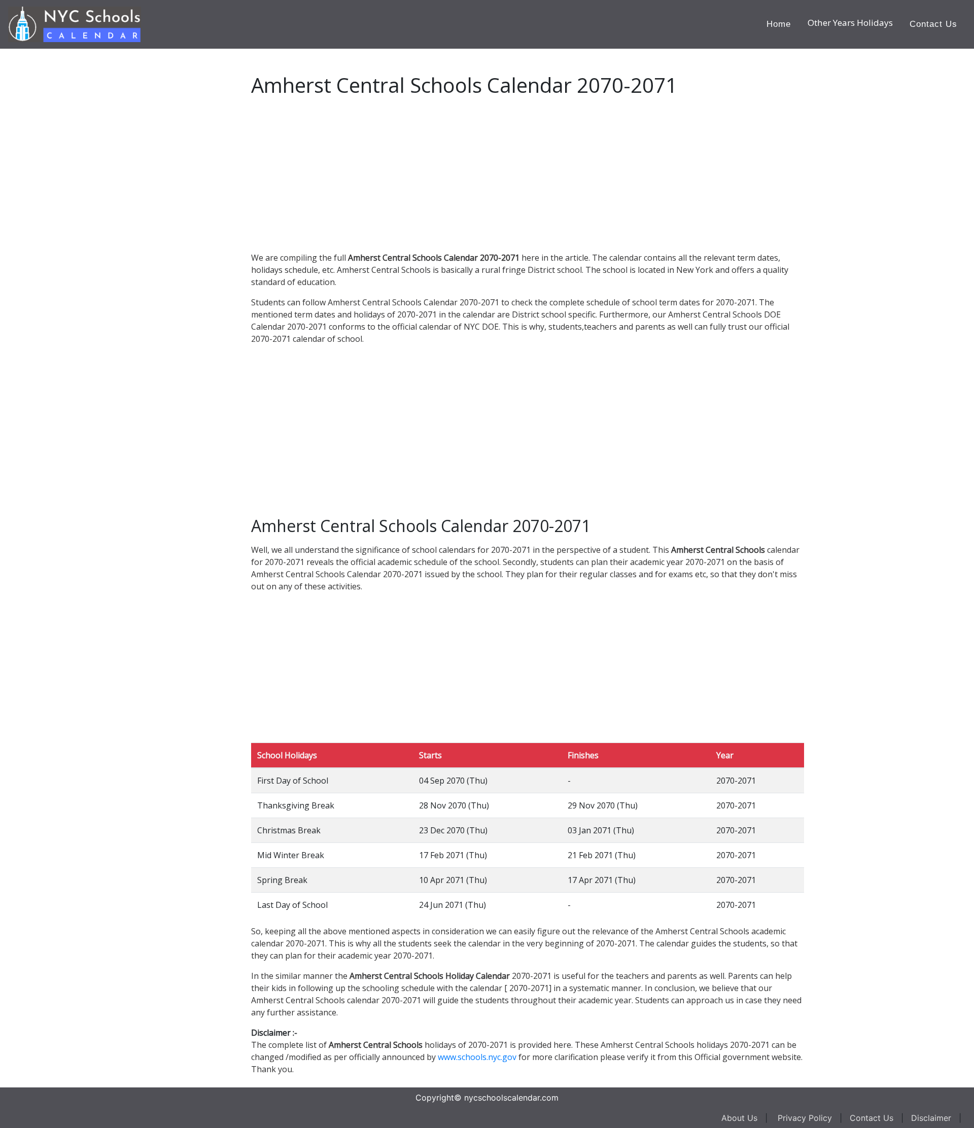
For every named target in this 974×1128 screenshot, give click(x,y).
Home (779, 24)
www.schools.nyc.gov (477, 1057)
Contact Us (933, 24)
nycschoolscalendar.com (511, 1097)
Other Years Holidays (850, 22)
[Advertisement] (84, 201)
